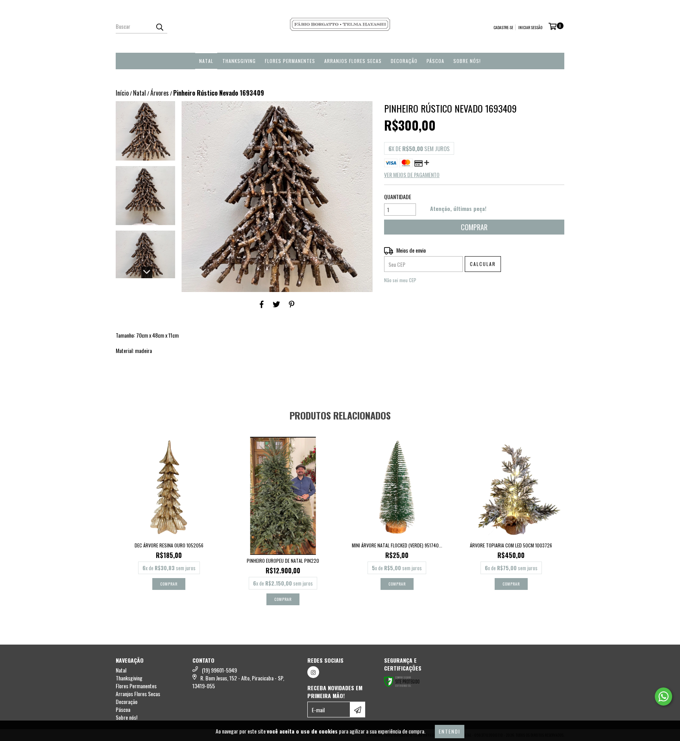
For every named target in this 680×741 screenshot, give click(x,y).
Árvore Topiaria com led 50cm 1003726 (511, 545)
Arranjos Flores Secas (353, 60)
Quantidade (397, 197)
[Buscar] (159, 26)
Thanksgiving (239, 60)
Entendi (449, 731)
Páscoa (435, 60)
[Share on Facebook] (262, 304)
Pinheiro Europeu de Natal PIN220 (283, 560)
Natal (206, 60)
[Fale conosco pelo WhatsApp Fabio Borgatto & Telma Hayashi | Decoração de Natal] (663, 696)
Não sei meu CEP (400, 280)
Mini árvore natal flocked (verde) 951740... (397, 545)
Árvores (159, 93)
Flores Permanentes (290, 60)
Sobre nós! (467, 60)
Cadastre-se (503, 27)
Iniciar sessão (530, 27)
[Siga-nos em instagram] (313, 672)
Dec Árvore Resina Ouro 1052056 (169, 545)
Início (122, 93)
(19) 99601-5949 (219, 670)
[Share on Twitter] (276, 304)
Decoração (404, 60)
